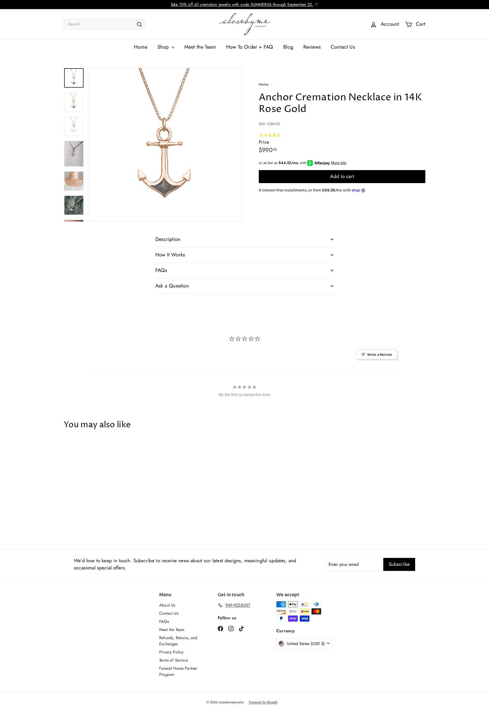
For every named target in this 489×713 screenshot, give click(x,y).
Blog (288, 47)
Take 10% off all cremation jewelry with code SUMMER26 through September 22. (242, 4)
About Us (167, 605)
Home (140, 47)
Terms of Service (173, 660)
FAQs (161, 270)
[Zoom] (164, 144)
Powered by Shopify (263, 702)
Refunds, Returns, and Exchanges (178, 641)
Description (168, 239)
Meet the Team (200, 47)
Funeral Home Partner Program (178, 671)
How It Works (170, 254)
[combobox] (104, 24)
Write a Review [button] (379, 354)
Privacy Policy (171, 652)
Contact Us (343, 47)
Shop (163, 47)
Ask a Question (172, 286)
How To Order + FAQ (249, 47)
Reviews (312, 47)
